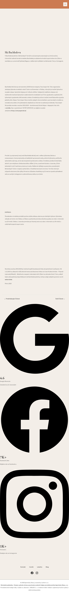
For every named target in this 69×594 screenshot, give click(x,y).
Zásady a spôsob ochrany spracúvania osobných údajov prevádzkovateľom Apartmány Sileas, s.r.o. (41, 585)
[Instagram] (37, 573)
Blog (47, 567)
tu (53, 103)
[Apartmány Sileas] (13, 4)
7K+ (3, 457)
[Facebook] (32, 573)
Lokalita (39, 567)
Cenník (31, 567)
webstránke (8, 279)
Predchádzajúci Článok (12, 299)
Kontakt (23, 567)
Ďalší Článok (60, 299)
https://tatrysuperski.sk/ (18, 111)
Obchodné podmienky (7, 585)
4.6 (2, 378)
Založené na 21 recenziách (8, 385)
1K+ (3, 546)
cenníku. (8, 108)
